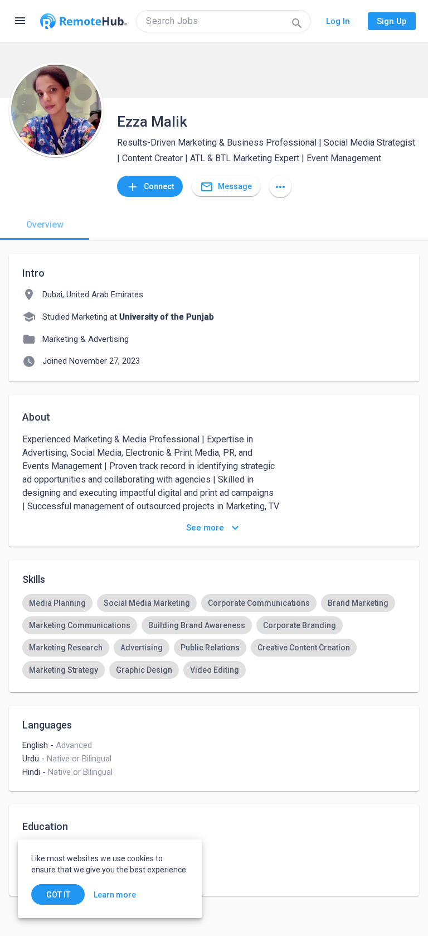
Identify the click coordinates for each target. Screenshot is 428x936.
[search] (223, 21)
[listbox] (214, 636)
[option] (57, 603)
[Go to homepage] (83, 21)
